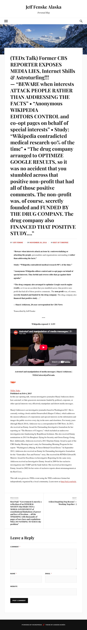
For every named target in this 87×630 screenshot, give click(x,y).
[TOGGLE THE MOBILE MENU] (6, 21)
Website (13, 586)
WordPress (37, 625)
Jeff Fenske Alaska (43, 7)
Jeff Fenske (18, 242)
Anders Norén (59, 625)
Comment (15, 547)
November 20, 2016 (38, 242)
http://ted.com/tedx (68, 481)
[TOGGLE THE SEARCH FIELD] (81, 21)
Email (48, 574)
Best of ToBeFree (60, 242)
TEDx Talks (15, 390)
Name (13, 574)
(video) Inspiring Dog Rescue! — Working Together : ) (63, 502)
